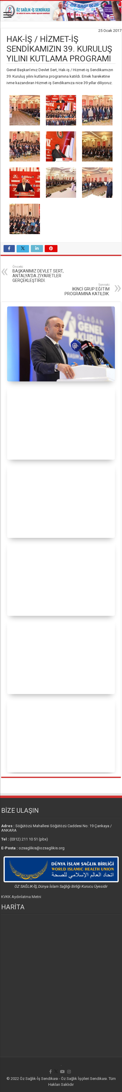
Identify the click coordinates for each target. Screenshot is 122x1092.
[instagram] (69, 1071)
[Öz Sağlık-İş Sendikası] (61, 11)
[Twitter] (56, 1071)
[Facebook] (50, 1071)
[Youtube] (62, 1071)
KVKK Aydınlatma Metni (21, 897)
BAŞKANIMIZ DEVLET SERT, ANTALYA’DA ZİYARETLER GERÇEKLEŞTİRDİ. (38, 274)
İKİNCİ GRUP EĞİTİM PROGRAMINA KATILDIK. (87, 289)
